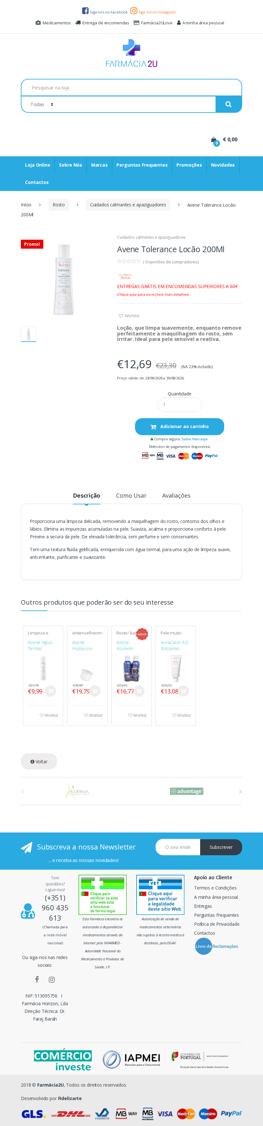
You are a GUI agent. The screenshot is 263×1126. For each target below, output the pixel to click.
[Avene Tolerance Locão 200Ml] (64, 278)
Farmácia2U (50, 1085)
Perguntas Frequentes (141, 165)
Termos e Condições (215, 888)
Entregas (203, 906)
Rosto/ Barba (128, 633)
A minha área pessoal (203, 23)
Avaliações (176, 496)
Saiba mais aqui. (195, 438)
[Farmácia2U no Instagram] (52, 979)
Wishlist (132, 316)
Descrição (87, 496)
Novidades (223, 165)
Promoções (189, 165)
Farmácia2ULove (157, 23)
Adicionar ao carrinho (184, 426)
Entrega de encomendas (105, 23)
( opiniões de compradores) (171, 262)
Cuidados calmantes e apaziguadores (128, 205)
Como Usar (131, 496)
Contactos (37, 182)
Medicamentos (57, 23)
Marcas (99, 165)
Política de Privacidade (217, 924)
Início (26, 205)
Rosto (59, 205)
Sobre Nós (70, 165)
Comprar (50, 691)
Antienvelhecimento (87, 635)
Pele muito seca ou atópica (176, 635)
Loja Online (37, 165)
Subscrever (221, 847)
